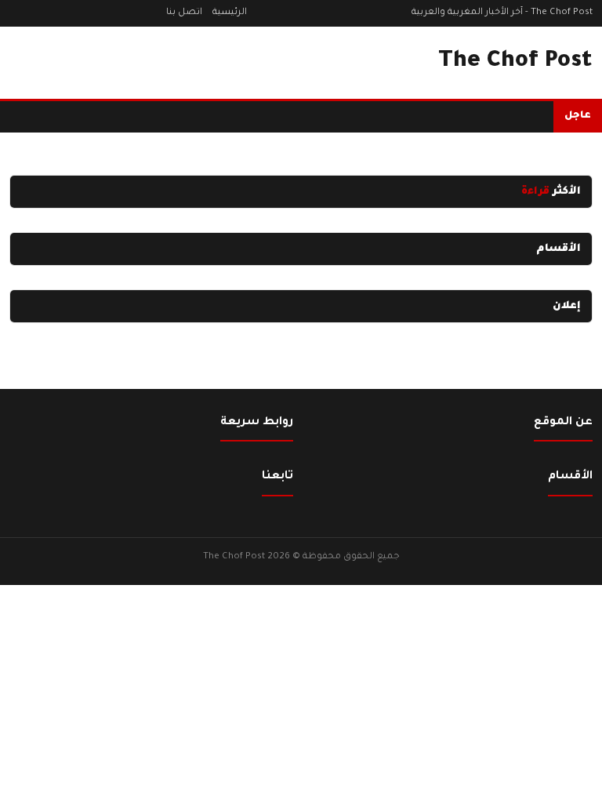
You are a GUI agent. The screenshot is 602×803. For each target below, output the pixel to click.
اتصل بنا (184, 13)
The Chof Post (515, 61)
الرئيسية (229, 13)
